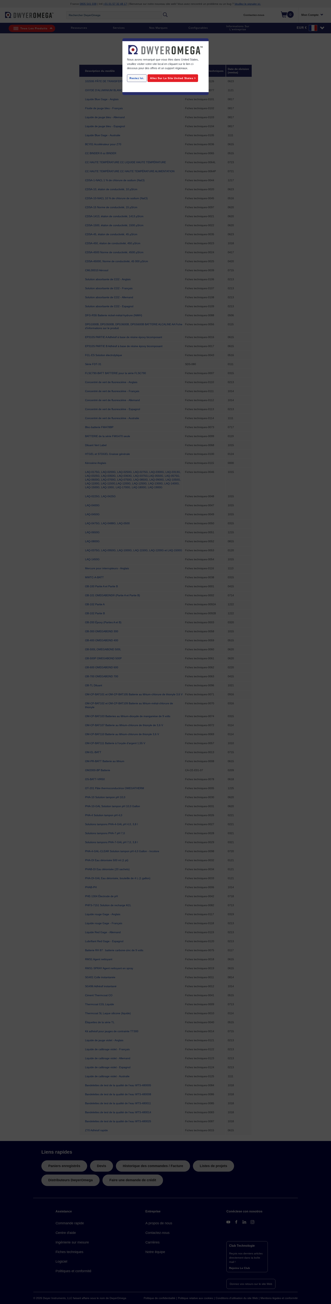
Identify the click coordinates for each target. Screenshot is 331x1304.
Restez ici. (136, 78)
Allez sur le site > (173, 78)
